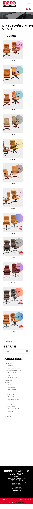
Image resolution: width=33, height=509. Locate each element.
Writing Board (11, 404)
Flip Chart (10, 411)
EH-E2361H (13, 110)
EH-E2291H (13, 134)
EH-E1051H (13, 208)
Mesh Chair (11, 365)
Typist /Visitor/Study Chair (14, 370)
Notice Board (11, 406)
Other (6, 414)
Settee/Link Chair (12, 377)
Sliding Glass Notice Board (14, 408)
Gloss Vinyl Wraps (14, 506)
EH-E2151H (13, 183)
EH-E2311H (13, 159)
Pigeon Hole (11, 396)
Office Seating (8, 363)
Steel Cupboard (12, 389)
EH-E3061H (13, 257)
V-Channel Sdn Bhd (19, 502)
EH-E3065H (13, 233)
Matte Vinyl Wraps (23, 506)
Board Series (8, 402)
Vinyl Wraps (20, 508)
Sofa (9, 375)
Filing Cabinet (11, 387)
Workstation (8, 416)
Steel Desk (11, 392)
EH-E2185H (13, 60)
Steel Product (8, 382)
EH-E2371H (13, 85)
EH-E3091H (13, 307)
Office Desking (8, 380)
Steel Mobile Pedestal (13, 399)
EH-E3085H (13, 331)
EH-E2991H (13, 282)
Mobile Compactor (12, 384)
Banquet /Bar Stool (12, 372)
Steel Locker (11, 394)
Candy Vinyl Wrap (4, 506)
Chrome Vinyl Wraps (11, 508)
